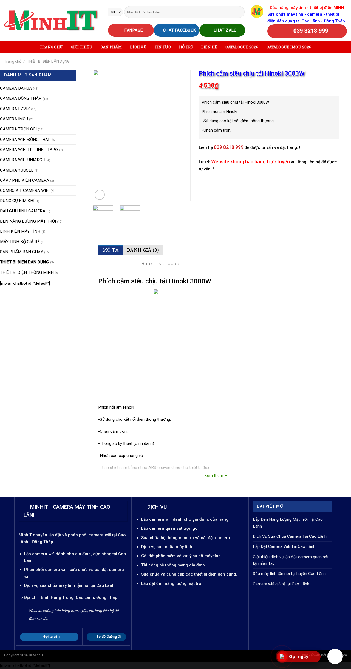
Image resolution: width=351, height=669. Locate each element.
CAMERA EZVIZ (15, 108)
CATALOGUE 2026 (241, 46)
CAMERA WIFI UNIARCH (22, 159)
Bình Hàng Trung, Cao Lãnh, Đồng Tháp (79, 597)
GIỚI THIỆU (81, 46)
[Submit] (240, 12)
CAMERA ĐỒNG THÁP (20, 98)
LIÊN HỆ (209, 46)
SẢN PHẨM (111, 46)
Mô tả (110, 250)
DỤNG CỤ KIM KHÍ (17, 200)
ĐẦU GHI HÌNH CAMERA (22, 211)
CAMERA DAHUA (16, 88)
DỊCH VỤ (138, 46)
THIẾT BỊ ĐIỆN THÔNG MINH (27, 272)
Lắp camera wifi (39, 553)
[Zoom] (100, 195)
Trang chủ (12, 61)
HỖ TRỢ (186, 46)
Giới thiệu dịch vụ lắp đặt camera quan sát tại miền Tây (291, 560)
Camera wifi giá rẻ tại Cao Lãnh (281, 584)
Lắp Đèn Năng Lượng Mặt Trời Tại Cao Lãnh (288, 522)
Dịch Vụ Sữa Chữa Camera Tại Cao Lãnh (290, 536)
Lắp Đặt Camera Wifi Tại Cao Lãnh (284, 546)
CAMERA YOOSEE (16, 170)
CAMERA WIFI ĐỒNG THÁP (25, 139)
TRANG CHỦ (51, 46)
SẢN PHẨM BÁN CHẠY (21, 251)
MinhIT (26, 535)
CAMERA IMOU (14, 118)
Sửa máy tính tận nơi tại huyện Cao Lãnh (289, 573)
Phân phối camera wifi (45, 569)
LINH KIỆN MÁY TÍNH (20, 231)
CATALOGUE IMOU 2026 (289, 46)
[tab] (110, 250)
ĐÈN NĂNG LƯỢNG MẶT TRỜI (28, 221)
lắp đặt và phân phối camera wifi (79, 535)
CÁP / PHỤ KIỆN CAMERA (24, 180)
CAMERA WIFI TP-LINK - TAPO (29, 149)
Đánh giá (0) (143, 250)
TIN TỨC (163, 46)
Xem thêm (213, 475)
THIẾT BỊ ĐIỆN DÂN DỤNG (48, 61)
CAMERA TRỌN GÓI (18, 129)
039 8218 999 (229, 147)
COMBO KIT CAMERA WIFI (24, 190)
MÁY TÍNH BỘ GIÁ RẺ (20, 241)
